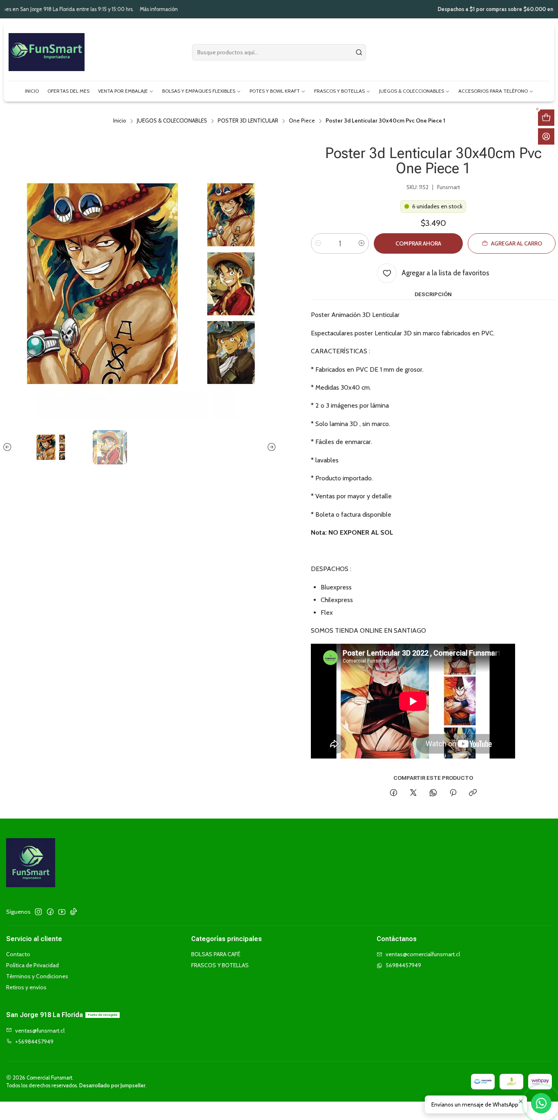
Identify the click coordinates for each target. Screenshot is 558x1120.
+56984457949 (34, 1041)
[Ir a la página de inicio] (47, 52)
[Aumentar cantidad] (361, 243)
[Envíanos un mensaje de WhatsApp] (541, 1103)
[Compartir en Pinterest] (453, 793)
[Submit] (359, 52)
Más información (100, 9)
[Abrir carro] (546, 117)
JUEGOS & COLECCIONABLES (172, 121)
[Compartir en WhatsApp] (433, 793)
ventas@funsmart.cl (40, 1030)
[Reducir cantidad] (318, 243)
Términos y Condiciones (37, 976)
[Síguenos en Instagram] (38, 912)
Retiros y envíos (26, 987)
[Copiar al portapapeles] (473, 793)
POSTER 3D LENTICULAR (248, 121)
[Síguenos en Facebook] (50, 912)
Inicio (119, 121)
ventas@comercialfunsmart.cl (423, 954)
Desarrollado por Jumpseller (112, 1085)
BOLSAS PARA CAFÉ (215, 954)
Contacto (18, 954)
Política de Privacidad (32, 965)
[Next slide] (270, 447)
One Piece (302, 121)
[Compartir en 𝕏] (413, 793)
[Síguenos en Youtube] (62, 912)
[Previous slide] (8, 447)
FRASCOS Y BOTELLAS (220, 965)
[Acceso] (546, 136)
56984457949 (403, 965)
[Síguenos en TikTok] (73, 912)
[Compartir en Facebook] (393, 793)
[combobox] (279, 52)
